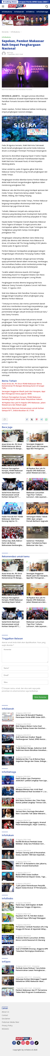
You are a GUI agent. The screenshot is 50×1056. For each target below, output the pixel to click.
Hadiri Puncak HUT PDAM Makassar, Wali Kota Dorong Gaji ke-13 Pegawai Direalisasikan (12, 519)
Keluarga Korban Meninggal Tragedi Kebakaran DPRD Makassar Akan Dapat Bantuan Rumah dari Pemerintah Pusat (31, 980)
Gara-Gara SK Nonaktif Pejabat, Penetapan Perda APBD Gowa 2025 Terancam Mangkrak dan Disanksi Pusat (30, 716)
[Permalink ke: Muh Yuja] (4, 53)
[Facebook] (14, 1043)
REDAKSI (5, 1029)
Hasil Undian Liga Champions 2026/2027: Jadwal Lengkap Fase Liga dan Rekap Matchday (31, 779)
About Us (5, 1012)
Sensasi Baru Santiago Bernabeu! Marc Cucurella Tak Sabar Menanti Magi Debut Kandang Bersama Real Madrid (31, 812)
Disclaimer (6, 1018)
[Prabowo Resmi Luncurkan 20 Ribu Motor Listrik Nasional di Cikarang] (8, 939)
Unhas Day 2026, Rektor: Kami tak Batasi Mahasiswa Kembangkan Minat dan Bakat (12, 543)
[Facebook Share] (27, 419)
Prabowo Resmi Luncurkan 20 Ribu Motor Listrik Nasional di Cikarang (30, 939)
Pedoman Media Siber (10, 1022)
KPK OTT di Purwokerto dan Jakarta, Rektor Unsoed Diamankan (31, 865)
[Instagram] (23, 1043)
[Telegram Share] (41, 419)
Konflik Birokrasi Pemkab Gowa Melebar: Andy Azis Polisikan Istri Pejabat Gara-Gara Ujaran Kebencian (31, 843)
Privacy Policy (7, 1025)
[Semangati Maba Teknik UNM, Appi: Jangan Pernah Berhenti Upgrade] (37, 508)
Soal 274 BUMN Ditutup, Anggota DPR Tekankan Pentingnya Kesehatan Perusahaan (32, 950)
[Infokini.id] (18, 6)
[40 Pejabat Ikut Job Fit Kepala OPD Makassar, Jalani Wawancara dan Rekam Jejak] (37, 460)
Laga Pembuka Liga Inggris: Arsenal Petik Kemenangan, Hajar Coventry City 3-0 (31, 823)
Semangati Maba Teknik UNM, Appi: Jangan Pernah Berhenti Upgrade (37, 519)
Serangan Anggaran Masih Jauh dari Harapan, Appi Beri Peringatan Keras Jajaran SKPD (23, 392)
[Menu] (3, 6)
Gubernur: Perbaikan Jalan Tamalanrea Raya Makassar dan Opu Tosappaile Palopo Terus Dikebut (37, 543)
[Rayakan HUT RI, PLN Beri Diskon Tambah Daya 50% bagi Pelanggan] (8, 917)
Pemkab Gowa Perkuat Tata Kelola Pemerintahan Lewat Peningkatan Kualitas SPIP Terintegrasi (30, 969)
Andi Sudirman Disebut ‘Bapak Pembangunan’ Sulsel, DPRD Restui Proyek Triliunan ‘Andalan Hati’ (30, 738)
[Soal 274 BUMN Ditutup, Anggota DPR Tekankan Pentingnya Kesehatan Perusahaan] (8, 950)
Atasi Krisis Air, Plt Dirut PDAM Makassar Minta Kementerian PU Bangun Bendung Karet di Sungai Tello (23, 386)
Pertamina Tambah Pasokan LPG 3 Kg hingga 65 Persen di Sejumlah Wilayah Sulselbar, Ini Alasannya (32, 928)
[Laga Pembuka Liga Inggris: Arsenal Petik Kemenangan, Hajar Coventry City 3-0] (8, 824)
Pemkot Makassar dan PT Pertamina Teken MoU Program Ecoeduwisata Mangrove (31, 991)
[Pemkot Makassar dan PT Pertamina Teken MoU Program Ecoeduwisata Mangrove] (8, 991)
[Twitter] (19, 1043)
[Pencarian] (46, 6)
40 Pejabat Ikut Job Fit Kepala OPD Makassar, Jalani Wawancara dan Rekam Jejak (24, 404)
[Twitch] (32, 1043)
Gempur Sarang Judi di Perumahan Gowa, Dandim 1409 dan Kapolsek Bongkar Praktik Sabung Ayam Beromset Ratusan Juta (30, 854)
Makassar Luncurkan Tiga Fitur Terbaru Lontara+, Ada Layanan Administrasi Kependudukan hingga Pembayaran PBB (36, 495)
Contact (5, 1015)
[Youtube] (27, 1043)
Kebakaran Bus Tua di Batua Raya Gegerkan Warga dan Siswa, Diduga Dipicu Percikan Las (31, 760)
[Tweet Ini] (32, 419)
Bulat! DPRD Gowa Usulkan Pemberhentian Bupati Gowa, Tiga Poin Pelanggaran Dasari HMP (30, 876)
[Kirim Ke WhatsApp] (46, 419)
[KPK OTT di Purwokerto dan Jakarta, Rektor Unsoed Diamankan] (8, 865)
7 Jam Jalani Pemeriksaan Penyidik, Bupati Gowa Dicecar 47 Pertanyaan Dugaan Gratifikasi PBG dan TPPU (31, 887)
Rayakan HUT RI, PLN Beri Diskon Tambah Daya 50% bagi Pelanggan (31, 917)
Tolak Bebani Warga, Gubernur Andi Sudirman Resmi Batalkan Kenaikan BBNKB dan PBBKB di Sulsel (31, 749)
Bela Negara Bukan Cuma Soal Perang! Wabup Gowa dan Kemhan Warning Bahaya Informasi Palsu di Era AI (31, 727)
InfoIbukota (6, 37)
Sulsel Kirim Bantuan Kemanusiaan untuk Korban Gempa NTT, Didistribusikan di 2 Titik (23, 409)
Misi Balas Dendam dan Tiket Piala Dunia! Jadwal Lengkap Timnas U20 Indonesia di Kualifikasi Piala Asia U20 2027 (32, 801)
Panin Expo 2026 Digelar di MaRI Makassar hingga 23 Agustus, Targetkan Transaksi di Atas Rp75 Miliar (30, 906)
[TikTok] (36, 1043)
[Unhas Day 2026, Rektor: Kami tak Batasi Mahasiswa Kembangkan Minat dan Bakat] (13, 532)
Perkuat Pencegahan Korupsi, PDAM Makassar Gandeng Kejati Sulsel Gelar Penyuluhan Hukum (22, 398)
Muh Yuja (10, 53)
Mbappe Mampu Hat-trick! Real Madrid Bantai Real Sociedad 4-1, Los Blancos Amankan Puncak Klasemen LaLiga (31, 790)
